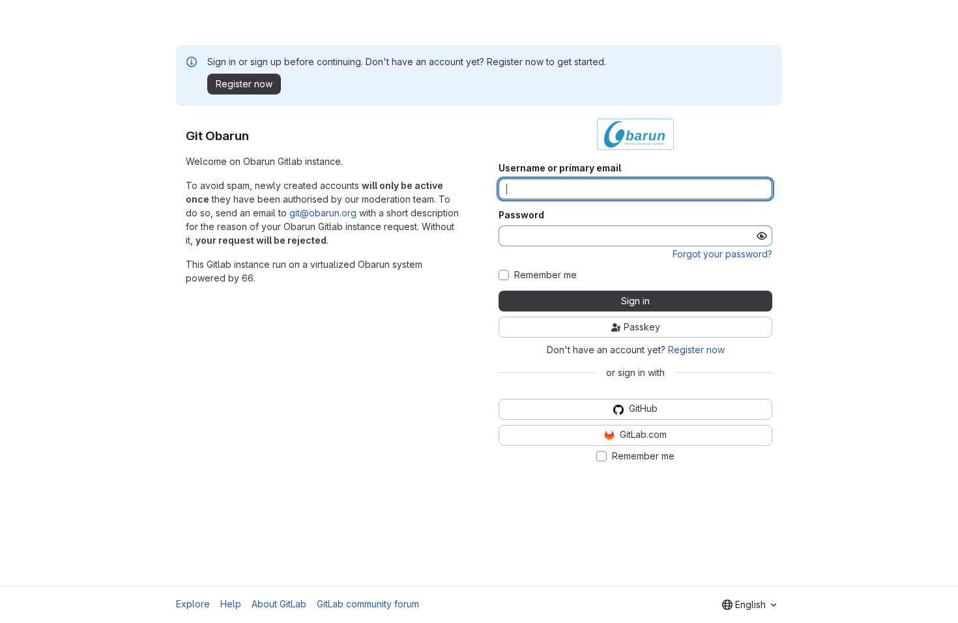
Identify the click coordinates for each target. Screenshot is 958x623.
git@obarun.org (322, 212)
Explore (193, 603)
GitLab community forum (368, 603)
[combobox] (749, 605)
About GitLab (279, 603)
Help (230, 603)
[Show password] (761, 235)
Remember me (545, 275)
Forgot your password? (722, 253)
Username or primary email (560, 168)
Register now (696, 349)
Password (521, 215)
